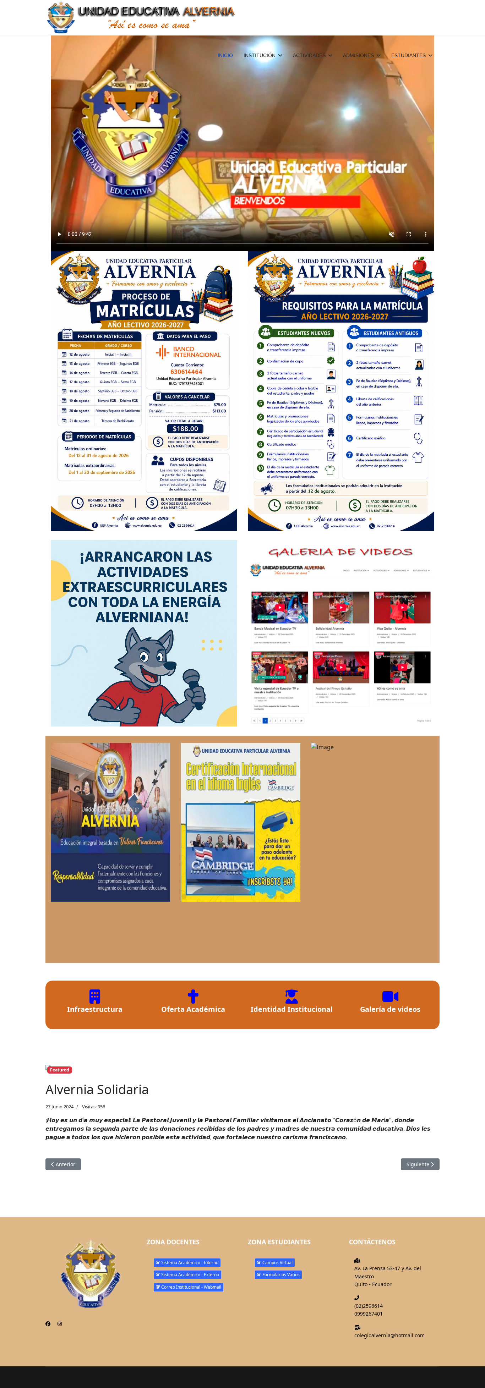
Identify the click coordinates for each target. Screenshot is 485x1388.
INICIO (225, 55)
